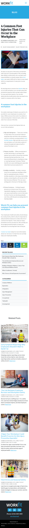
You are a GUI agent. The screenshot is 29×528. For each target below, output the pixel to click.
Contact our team (6, 232)
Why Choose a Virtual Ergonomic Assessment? (14, 273)
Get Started (14, 516)
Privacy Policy (4, 523)
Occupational (5, 298)
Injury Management (9, 47)
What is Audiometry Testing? (9, 270)
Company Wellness (7, 282)
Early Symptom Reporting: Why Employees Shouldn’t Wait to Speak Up (13, 257)
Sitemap (3, 525)
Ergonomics (5, 285)
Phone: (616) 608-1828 (14, 514)
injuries (21, 88)
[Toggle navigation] (26, 2)
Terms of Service (11, 523)
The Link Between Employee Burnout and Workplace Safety (12, 261)
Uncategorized (6, 304)
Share (3, 246)
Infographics (5, 288)
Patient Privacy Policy (20, 523)
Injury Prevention (21, 47)
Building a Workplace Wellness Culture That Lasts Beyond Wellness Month (13, 266)
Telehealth (5, 301)
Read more (12, 361)
